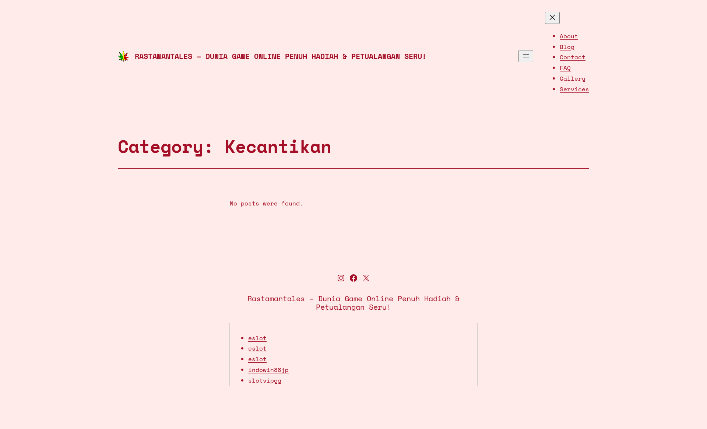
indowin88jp (268, 369)
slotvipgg (264, 380)
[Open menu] (525, 56)
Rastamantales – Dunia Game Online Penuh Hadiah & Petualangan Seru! (280, 56)
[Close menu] (552, 18)
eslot (257, 338)
